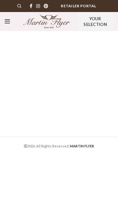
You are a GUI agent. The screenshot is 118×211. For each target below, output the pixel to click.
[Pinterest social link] (46, 6)
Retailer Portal (78, 5)
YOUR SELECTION (95, 21)
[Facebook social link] (31, 6)
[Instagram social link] (38, 6)
